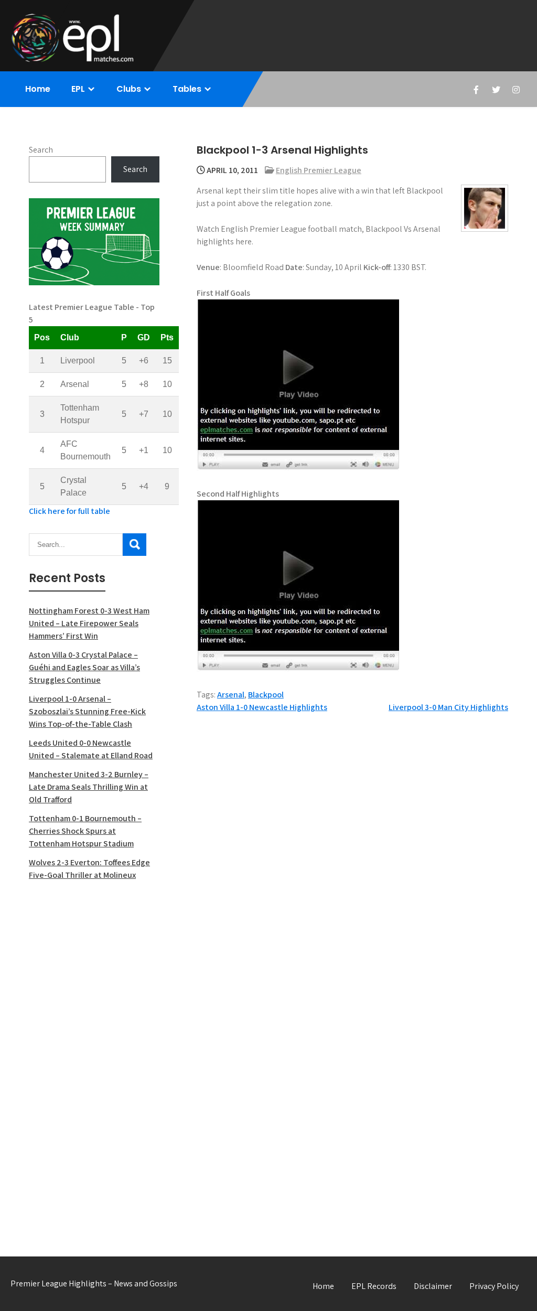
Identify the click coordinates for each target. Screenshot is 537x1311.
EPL (78, 89)
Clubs (128, 89)
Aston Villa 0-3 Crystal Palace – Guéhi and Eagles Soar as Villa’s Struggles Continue (84, 667)
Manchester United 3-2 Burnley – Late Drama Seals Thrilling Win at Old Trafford (88, 787)
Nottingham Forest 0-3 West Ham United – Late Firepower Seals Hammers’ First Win (89, 623)
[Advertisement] (94, 1057)
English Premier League (318, 170)
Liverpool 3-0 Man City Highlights (448, 707)
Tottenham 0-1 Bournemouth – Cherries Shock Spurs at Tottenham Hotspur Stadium (85, 831)
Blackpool (266, 694)
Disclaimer (433, 1286)
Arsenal (230, 694)
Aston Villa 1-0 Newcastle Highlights (262, 707)
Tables (187, 89)
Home (37, 89)
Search (41, 149)
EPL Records (373, 1286)
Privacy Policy (494, 1286)
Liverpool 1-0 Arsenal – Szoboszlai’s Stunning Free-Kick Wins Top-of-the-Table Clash (87, 711)
